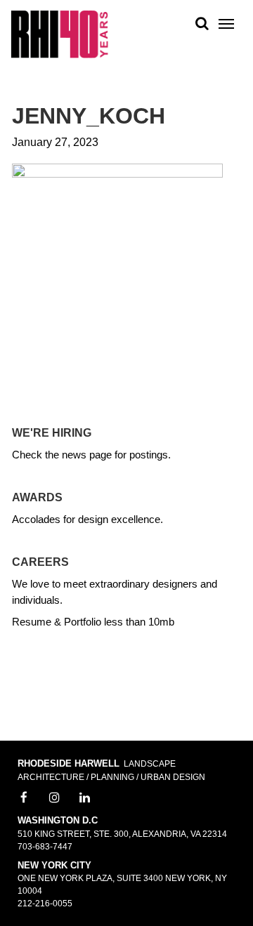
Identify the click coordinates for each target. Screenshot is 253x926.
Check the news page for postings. (91, 455)
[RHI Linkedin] (85, 798)
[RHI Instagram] (55, 798)
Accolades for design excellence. (87, 519)
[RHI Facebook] (24, 798)
